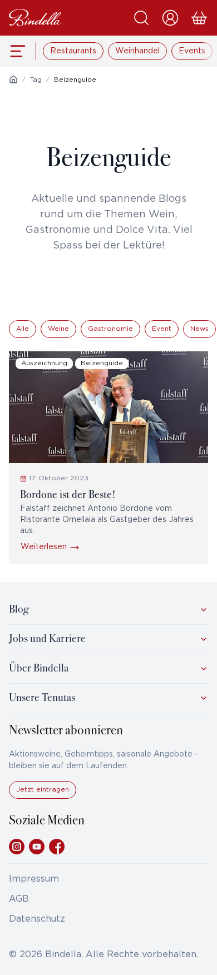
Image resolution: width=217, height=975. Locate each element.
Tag (36, 80)
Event (161, 329)
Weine (58, 329)
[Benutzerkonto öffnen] (170, 18)
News (199, 329)
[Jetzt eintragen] (42, 796)
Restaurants (73, 51)
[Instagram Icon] (16, 846)
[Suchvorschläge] (141, 18)
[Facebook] (57, 846)
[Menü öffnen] (18, 51)
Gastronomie (110, 329)
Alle (22, 329)
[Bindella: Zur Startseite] (35, 18)
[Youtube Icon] (37, 846)
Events (192, 51)
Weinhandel (137, 51)
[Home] (13, 79)
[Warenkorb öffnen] (199, 18)
